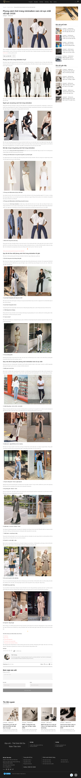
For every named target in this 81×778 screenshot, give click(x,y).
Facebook (46, 664)
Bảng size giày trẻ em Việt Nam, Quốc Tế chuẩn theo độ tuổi (69, 99)
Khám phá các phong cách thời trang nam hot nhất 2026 (13, 251)
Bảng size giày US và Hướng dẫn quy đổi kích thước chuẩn (68, 58)
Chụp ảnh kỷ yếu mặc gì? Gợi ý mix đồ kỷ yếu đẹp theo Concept (68, 71)
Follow (4, 769)
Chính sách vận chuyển (47, 759)
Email (31, 682)
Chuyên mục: (5, 664)
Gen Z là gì (6, 637)
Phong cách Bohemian (8, 639)
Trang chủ (30, 1)
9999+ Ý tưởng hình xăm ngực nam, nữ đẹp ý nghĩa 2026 (69, 78)
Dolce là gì (6, 636)
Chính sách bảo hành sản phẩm (48, 763)
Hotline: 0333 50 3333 (29, 767)
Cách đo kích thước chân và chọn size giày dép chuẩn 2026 (69, 92)
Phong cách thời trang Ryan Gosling (10, 642)
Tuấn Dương (14, 655)
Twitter (51, 664)
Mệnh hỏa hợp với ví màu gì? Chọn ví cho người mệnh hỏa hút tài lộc (69, 85)
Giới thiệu (41, 1)
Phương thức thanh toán (27, 763)
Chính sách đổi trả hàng (47, 761)
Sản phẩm (36, 1)
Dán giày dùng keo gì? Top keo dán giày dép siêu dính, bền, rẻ (69, 30)
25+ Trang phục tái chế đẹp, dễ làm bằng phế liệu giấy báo (69, 44)
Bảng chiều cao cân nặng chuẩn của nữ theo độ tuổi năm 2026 (69, 37)
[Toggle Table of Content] (13, 56)
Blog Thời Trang (10, 664)
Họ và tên (4, 682)
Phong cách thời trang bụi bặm (9, 641)
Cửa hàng (46, 1)
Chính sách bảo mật (64, 759)
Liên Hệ (55, 1)
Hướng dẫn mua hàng (27, 761)
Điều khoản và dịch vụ (27, 759)
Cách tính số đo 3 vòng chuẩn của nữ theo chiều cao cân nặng (68, 51)
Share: (42, 664)
